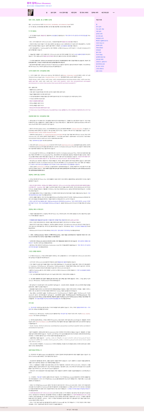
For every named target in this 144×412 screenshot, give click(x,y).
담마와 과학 (95, 12)
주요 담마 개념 (64, 12)
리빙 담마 (74, 12)
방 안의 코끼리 (84, 12)
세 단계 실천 (105, 12)
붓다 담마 (53, 12)
